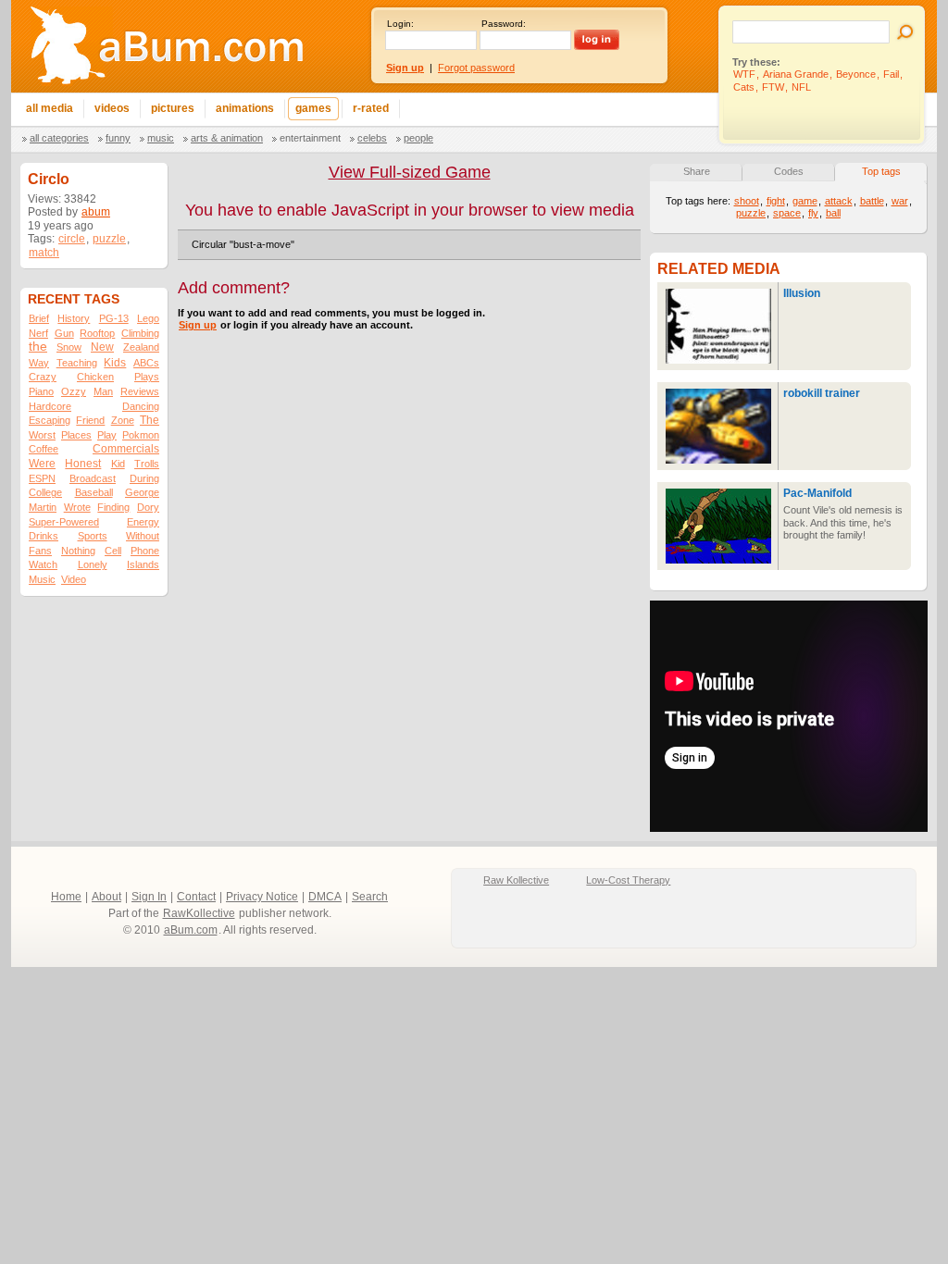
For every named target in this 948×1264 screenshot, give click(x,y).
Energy (143, 521)
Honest (83, 463)
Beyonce (856, 74)
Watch (43, 564)
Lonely (92, 564)
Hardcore (50, 406)
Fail (891, 74)
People (418, 137)
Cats (744, 87)
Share (696, 171)
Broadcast (92, 478)
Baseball (94, 492)
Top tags (881, 171)
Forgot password (476, 67)
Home (66, 896)
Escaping (49, 420)
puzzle (109, 238)
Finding (113, 507)
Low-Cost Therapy (628, 880)
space (787, 212)
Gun (64, 333)
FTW (773, 87)
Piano (41, 391)
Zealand (141, 347)
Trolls (146, 463)
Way (39, 362)
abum (95, 211)
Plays (146, 376)
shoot (746, 200)
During (144, 478)
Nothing (78, 550)
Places (76, 434)
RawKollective (199, 913)
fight (776, 200)
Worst (42, 434)
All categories (59, 137)
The (149, 420)
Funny (118, 137)
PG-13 (114, 318)
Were (42, 463)
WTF (744, 74)
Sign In (149, 896)
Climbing (140, 333)
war (900, 200)
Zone (122, 420)
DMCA (325, 896)
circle (71, 238)
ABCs (146, 362)
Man (103, 391)
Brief (39, 318)
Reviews (139, 391)
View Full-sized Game (410, 172)
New (102, 347)
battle (872, 200)
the (38, 346)
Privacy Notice (262, 896)
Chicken (95, 376)
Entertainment (310, 137)
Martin (42, 507)
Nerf (38, 333)
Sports (92, 535)
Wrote (77, 507)
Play (107, 434)
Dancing (140, 406)
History (73, 318)
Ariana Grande (796, 74)
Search (370, 896)
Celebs (372, 137)
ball (833, 212)
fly (813, 212)
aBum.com (191, 929)
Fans (40, 550)
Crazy (42, 376)
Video (73, 579)
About (106, 896)
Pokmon (140, 434)
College (45, 492)
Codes (789, 171)
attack (839, 200)
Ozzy (73, 391)
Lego (148, 318)
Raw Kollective (516, 880)
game (804, 200)
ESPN (42, 478)
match (44, 252)
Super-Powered (64, 521)
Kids (115, 362)
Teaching (76, 362)
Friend (90, 420)
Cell (113, 550)
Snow (68, 347)
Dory (148, 507)
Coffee (43, 448)
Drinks (43, 535)
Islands (143, 564)
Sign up (198, 324)
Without (142, 535)
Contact (196, 896)
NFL (801, 87)
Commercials (126, 448)
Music (160, 137)
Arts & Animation (227, 137)
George (142, 492)
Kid (118, 463)
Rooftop (97, 333)
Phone (145, 550)
